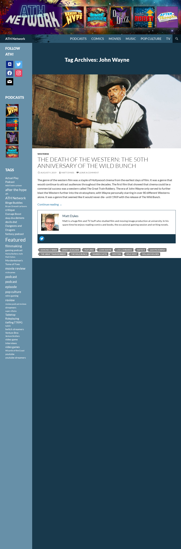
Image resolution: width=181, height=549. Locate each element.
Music (131, 39)
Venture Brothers (12, 336)
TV (168, 39)
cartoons (23, 206)
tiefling (9, 322)
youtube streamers (15, 357)
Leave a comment (89, 172)
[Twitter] (41, 238)
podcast (11, 277)
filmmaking (13, 246)
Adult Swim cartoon (13, 185)
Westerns (43, 154)
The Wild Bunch (79, 254)
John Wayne (105, 250)
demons (19, 217)
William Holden (150, 254)
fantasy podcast (14, 233)
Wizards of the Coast (14, 350)
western (116, 254)
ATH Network (15, 39)
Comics (97, 39)
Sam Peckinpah (157, 250)
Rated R (141, 250)
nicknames (10, 272)
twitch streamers (14, 329)
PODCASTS (78, 39)
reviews (23, 304)
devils (8, 221)
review (10, 300)
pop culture (13, 292)
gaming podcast (13, 250)
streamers (10, 307)
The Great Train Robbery (53, 254)
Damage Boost (13, 213)
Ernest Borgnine (70, 250)
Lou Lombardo (124, 250)
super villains (11, 311)
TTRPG (18, 322)
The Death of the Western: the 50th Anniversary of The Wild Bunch (92, 162)
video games (12, 346)
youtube (9, 354)
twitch (8, 326)
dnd (15, 221)
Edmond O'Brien (48, 250)
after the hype (16, 190)
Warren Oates (99, 254)
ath (6, 193)
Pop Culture (151, 39)
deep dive (10, 218)
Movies (115, 39)
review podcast (12, 304)
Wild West (131, 254)
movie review (15, 268)
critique (10, 209)
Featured (89, 250)
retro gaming (11, 295)
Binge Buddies (14, 202)
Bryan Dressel (11, 206)
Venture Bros (12, 332)
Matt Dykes (67, 172)
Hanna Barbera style (14, 254)
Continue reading (49, 204)
